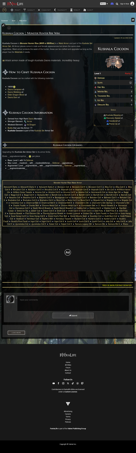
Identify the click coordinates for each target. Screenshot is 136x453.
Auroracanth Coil (98, 192)
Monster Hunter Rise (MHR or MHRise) (37, 43)
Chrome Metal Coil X (69, 205)
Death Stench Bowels (42, 208)
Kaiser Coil (53, 224)
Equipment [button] (61, 10)
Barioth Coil (56, 194)
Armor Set (6, 46)
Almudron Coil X (51, 189)
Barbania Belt (43, 194)
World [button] (76, 10)
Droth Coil (61, 210)
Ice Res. (100, 100)
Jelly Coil (109, 221)
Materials (19, 52)
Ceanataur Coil (17, 202)
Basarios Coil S (29, 197)
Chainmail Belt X (65, 202)
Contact (68, 373)
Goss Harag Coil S (18, 216)
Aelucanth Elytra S (28, 186)
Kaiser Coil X (66, 224)
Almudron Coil (19, 189)
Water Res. (102, 91)
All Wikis (68, 365)
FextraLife (54, 429)
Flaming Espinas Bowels (53, 213)
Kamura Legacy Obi (83, 224)
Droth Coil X (86, 210)
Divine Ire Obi (22, 210)
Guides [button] (89, 10)
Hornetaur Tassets (63, 218)
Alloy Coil (108, 186)
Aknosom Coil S (78, 186)
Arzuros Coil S (54, 192)
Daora (31, 118)
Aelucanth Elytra (10, 186)
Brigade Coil (98, 200)
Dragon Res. (103, 104)
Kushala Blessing (113, 115)
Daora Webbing (14, 92)
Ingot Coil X (59, 221)
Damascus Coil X (22, 208)
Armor (13, 21)
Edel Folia (99, 210)
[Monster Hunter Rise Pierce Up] (107, 123)
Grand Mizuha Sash (78, 216)
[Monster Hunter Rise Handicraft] (107, 120)
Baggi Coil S (16, 194)
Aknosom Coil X (95, 186)
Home (68, 362)
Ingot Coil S (46, 221)
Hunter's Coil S (94, 218)
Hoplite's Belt (47, 218)
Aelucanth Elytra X (46, 186)
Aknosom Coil (63, 186)
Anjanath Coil (66, 189)
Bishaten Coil (95, 197)
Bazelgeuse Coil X (79, 197)
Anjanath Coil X (97, 189)
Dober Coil (35, 210)
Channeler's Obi (82, 202)
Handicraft (113, 120)
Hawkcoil (20, 218)
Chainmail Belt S (48, 202)
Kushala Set (87, 43)
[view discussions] (133, 20)
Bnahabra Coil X (46, 200)
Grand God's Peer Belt (57, 216)
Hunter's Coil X (110, 218)
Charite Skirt (34, 205)
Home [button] (16, 10)
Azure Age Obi (114, 192)
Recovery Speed (113, 117)
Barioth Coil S (70, 194)
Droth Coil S (73, 210)
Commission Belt (88, 205)
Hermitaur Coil (33, 218)
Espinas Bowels (15, 213)
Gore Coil (114, 213)
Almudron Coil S (34, 189)
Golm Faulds (101, 213)
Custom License (70, 392)
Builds (10, 128)
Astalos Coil (83, 192)
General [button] (30, 10)
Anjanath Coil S (81, 189)
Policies (68, 422)
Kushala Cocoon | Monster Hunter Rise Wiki (31, 33)
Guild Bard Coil (111, 216)
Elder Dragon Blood (16, 94)
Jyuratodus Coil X (38, 224)
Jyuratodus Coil (21, 224)
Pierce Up (113, 123)
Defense (101, 78)
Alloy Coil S (120, 186)
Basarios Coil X (45, 197)
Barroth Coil (98, 194)
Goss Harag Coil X (37, 216)
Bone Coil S (72, 200)
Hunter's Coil (79, 218)
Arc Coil (110, 189)
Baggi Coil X (29, 194)
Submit (74, 315)
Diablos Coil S (95, 208)
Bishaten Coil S (110, 197)
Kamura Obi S (114, 224)
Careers (68, 414)
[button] (104, 3)
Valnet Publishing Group (77, 429)
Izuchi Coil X (97, 221)
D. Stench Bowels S (106, 205)
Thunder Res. (103, 95)
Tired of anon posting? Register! (117, 285)
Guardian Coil (95, 216)
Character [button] (45, 10)
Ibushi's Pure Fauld (19, 221)
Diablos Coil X (110, 208)
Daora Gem (13, 97)
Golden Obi (88, 213)
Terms (68, 417)
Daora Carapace (15, 89)
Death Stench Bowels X (63, 208)
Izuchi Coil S (84, 221)
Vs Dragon (31, 124)
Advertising (68, 411)
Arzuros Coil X (69, 192)
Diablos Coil (81, 208)
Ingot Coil (35, 221)
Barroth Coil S (112, 194)
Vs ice (29, 121)
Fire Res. (101, 87)
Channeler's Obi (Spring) (102, 202)
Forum (68, 368)
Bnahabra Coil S (30, 200)
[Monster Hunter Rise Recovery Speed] (105, 117)
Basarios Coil (14, 197)
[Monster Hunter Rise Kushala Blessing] (104, 115)
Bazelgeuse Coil (61, 197)
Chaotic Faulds (19, 205)
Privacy (68, 419)
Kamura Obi (100, 224)
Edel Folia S (111, 210)
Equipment (4, 21)
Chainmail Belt (32, 202)
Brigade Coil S (113, 200)
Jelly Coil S (120, 221)
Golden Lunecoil (73, 213)
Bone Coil (60, 200)
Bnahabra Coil (14, 200)
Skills (113, 109)
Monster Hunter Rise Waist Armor (68, 182)
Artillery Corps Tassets (22, 192)
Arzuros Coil (40, 192)
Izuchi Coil (71, 221)
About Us (68, 370)
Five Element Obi (32, 213)
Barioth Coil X (84, 194)
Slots (99, 82)
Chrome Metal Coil (50, 205)
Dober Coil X (48, 210)
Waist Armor (23, 21)
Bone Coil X (85, 200)
